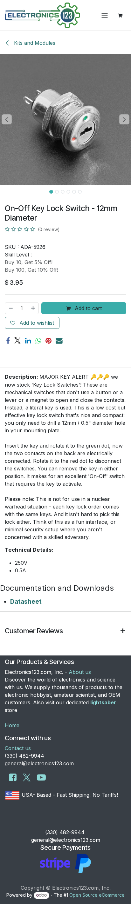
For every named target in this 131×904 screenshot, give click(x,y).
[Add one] (33, 308)
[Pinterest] (48, 340)
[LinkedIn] (28, 340)
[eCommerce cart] (120, 15)
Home (12, 725)
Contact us (18, 748)
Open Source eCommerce (97, 895)
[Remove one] (10, 308)
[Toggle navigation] (104, 15)
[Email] (59, 340)
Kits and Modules (33, 43)
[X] (17, 340)
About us (80, 672)
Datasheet (26, 601)
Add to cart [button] (87, 308)
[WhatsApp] (38, 340)
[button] (6, 119)
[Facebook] (8, 340)
